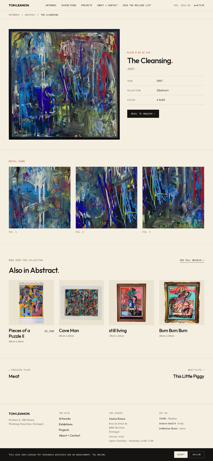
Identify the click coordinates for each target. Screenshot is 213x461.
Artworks (14, 14)
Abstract (30, 14)
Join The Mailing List (136, 5)
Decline (197, 454)
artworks (51, 5)
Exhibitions (68, 5)
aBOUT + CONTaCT (107, 5)
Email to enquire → (143, 113)
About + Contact (69, 435)
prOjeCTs (86, 5)
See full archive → (192, 260)
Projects (64, 430)
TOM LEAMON (19, 5)
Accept (180, 454)
